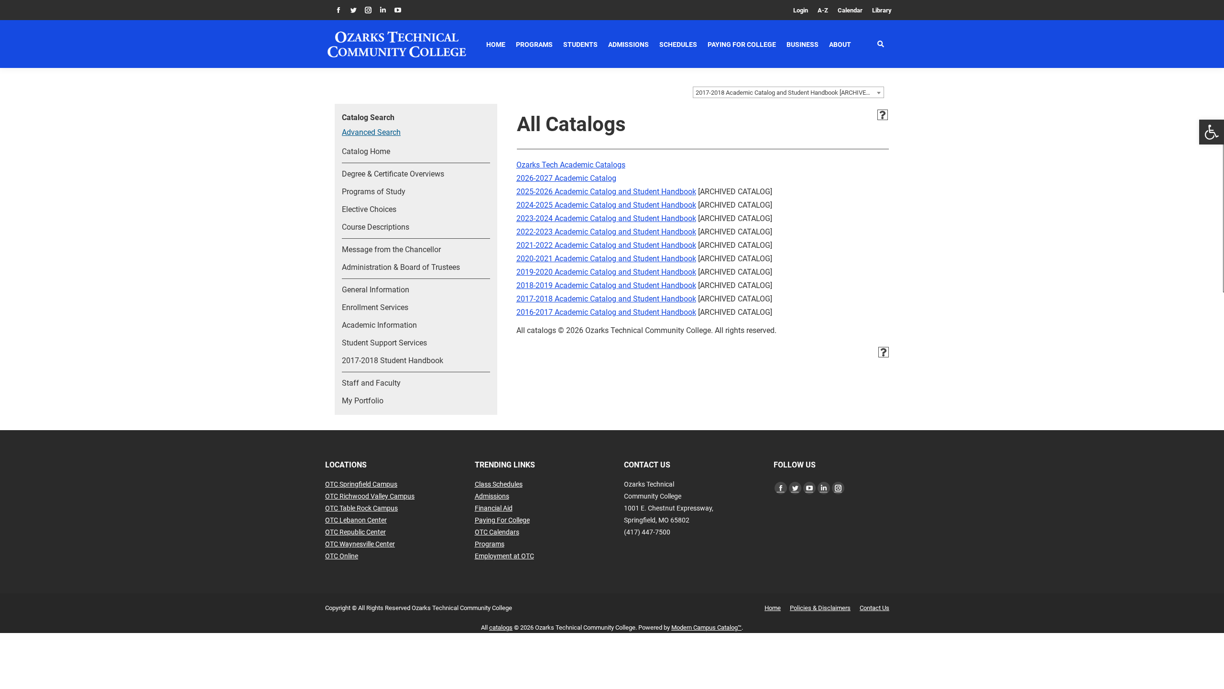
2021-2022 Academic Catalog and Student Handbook (606, 245)
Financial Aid (494, 508)
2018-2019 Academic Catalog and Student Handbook (606, 285)
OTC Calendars (497, 532)
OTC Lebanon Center (356, 520)
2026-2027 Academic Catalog (566, 178)
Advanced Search (371, 132)
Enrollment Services (375, 307)
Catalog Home (366, 151)
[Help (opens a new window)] (882, 115)
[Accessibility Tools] (1211, 132)
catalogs (501, 627)
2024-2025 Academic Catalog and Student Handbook (606, 205)
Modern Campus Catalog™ (706, 627)
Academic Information (379, 325)
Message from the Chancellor (391, 249)
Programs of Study (373, 191)
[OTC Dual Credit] (397, 44)
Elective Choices (369, 209)
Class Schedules (499, 484)
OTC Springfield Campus (361, 484)
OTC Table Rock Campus (361, 508)
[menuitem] (800, 10)
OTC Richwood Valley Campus (370, 496)
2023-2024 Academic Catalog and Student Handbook (606, 218)
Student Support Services (384, 342)
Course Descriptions (375, 227)
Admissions (492, 496)
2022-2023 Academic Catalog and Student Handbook (606, 231)
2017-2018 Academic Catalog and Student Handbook (606, 298)
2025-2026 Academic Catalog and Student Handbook (606, 191)
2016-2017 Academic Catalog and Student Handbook (606, 312)
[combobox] (788, 92)
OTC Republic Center (355, 532)
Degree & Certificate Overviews (393, 173)
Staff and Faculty (371, 383)
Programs (489, 544)
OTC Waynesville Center (360, 544)
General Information (375, 289)
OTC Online (341, 556)
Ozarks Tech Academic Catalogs (570, 164)
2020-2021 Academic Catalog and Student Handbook (606, 258)
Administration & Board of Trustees (401, 267)
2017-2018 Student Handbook (392, 360)
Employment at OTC (504, 556)
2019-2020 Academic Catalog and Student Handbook (606, 272)
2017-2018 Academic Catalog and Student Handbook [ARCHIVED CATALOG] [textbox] (790, 92)
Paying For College (502, 520)
